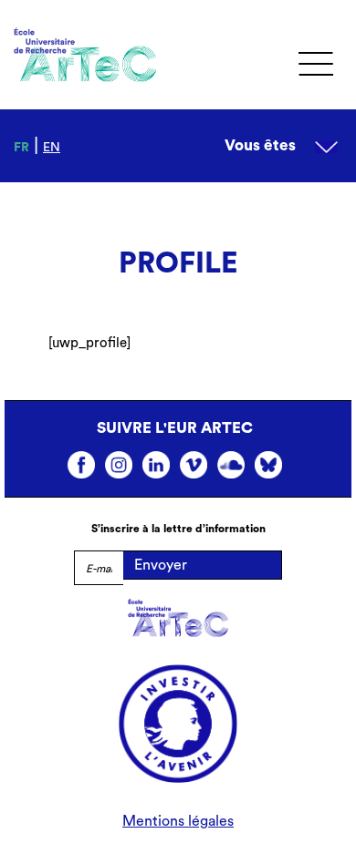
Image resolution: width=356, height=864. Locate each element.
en (51, 147)
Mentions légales (178, 821)
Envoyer (160, 565)
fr (21, 147)
